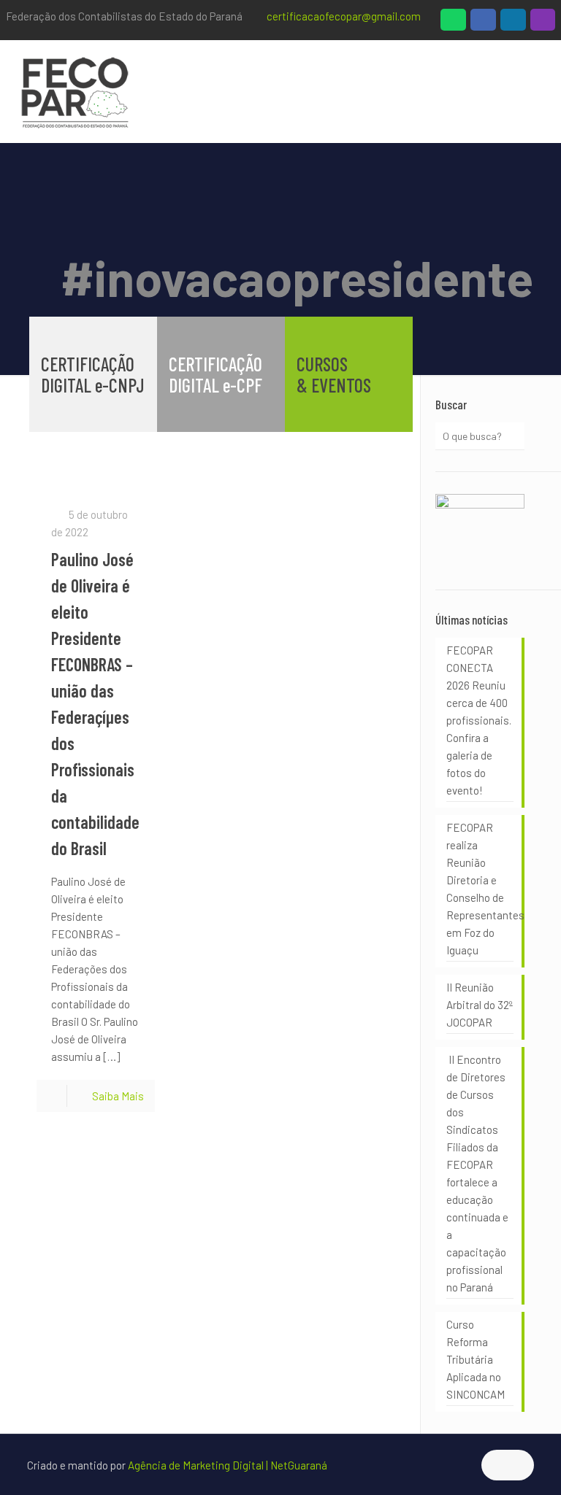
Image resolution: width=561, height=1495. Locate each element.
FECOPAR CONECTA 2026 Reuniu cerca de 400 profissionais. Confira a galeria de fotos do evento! (478, 720)
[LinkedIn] (513, 23)
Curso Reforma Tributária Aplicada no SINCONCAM (475, 1359)
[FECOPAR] (74, 91)
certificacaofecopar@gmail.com (344, 16)
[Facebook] (483, 23)
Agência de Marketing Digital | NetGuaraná (227, 1465)
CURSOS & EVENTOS (334, 374)
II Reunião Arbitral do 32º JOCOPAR (479, 1005)
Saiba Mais (118, 1095)
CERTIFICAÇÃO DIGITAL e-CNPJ (93, 374)
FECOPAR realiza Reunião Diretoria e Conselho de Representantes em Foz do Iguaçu (480, 889)
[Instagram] (543, 23)
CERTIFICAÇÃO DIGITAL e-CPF (215, 374)
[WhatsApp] (453, 23)
